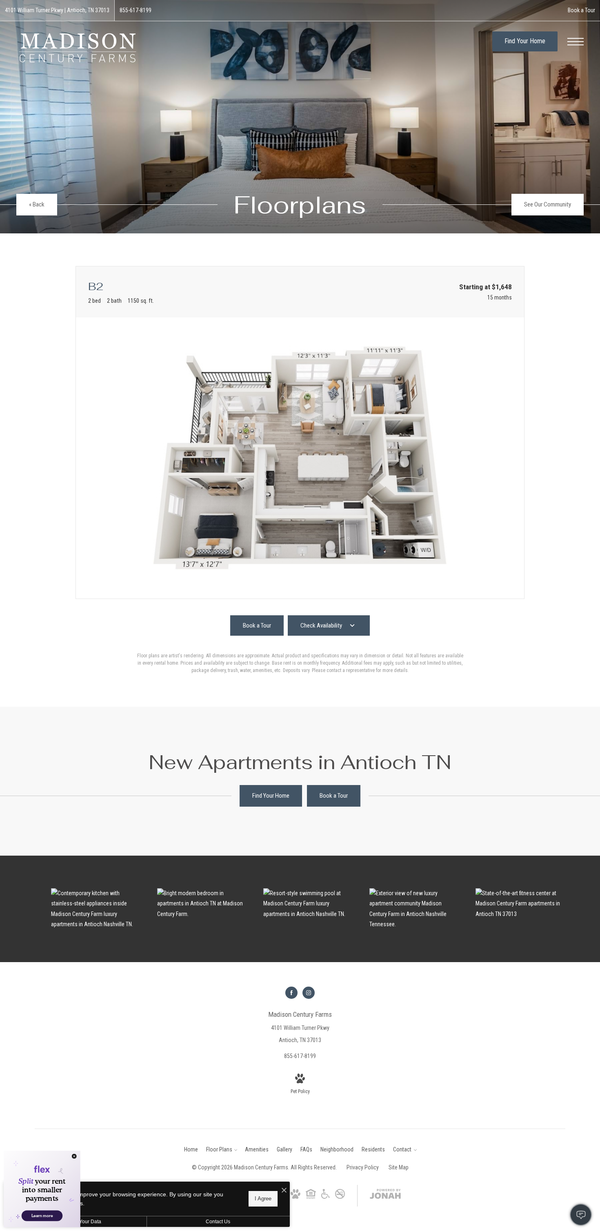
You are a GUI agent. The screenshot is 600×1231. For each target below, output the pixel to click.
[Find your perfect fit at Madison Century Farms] (202, 903)
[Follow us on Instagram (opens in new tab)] (308, 993)
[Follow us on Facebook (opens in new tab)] (291, 993)
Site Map (399, 1167)
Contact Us (218, 1221)
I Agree (263, 1199)
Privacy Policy (363, 1167)
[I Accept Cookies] (284, 1191)
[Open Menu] (575, 41)
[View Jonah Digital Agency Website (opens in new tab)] (385, 1195)
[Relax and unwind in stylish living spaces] (96, 908)
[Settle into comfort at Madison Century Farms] (308, 903)
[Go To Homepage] (77, 47)
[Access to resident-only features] (520, 903)
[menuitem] (191, 1149)
